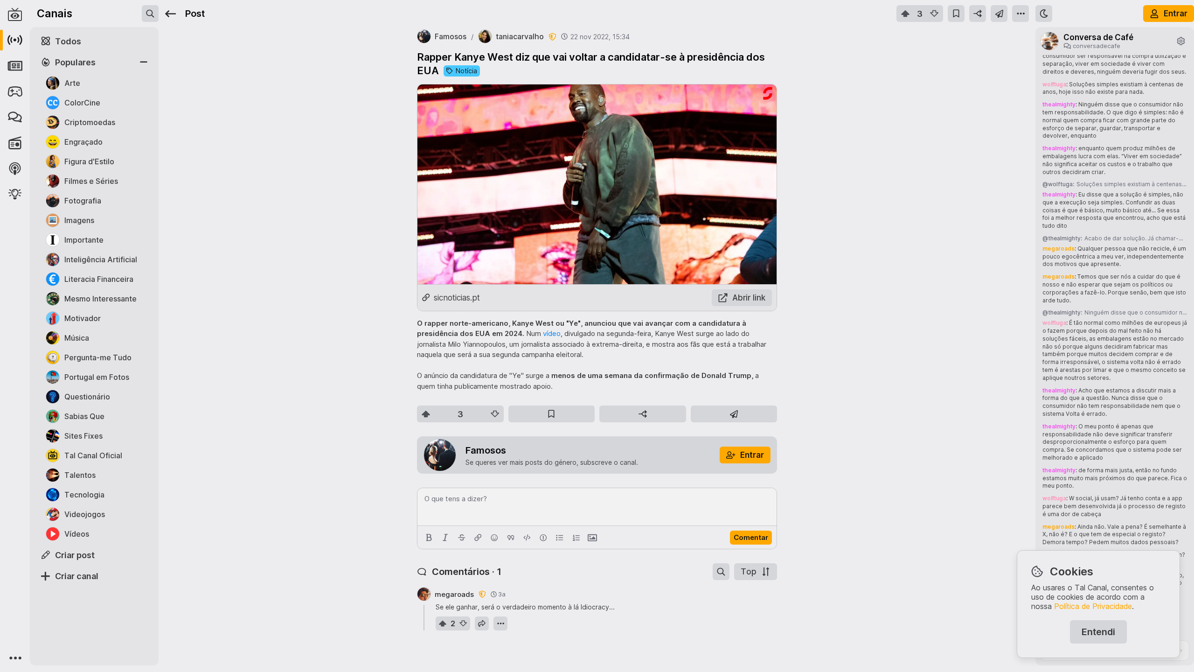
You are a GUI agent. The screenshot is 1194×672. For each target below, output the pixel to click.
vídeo (552, 333)
